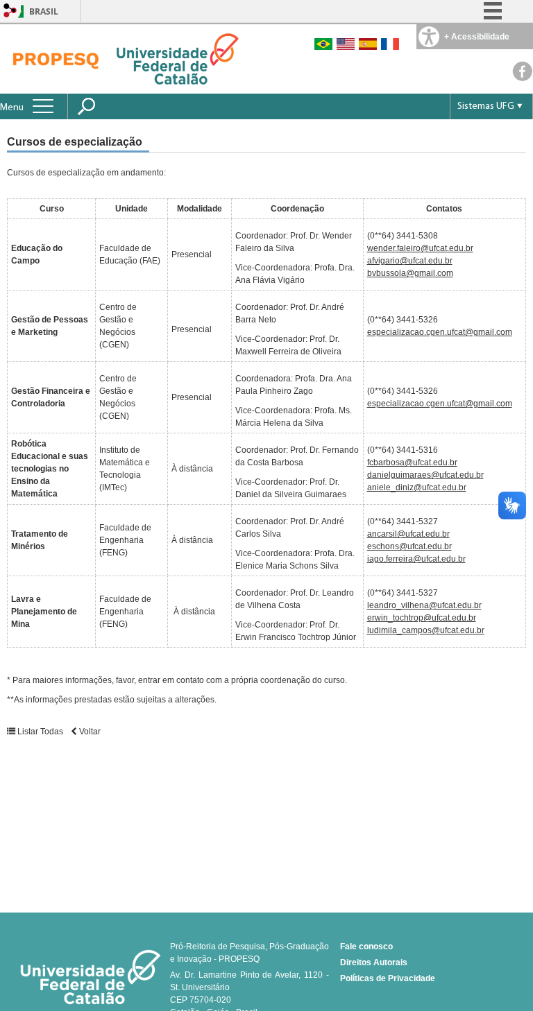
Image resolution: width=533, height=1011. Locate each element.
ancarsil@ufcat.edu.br (408, 534)
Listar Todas (40, 731)
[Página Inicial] (55, 58)
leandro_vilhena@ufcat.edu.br (424, 605)
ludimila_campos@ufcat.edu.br (425, 630)
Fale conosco (366, 946)
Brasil (43, 11)
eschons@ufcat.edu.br (409, 546)
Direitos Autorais (373, 962)
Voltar (89, 731)
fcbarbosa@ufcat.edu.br (412, 462)
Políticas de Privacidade (387, 978)
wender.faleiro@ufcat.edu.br (420, 248)
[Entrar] (10, 11)
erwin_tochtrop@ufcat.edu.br (421, 618)
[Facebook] (522, 78)
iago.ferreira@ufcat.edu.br (416, 559)
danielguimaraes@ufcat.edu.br (425, 475)
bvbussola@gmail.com (410, 273)
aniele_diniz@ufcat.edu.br (416, 487)
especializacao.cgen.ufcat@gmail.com (439, 332)
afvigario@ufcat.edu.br (409, 261)
